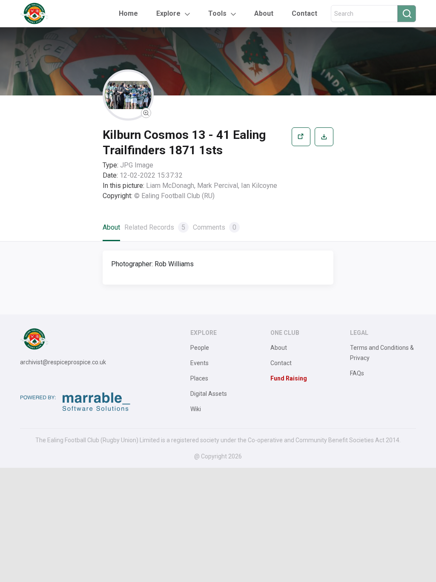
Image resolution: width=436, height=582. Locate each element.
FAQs (357, 373)
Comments (214, 227)
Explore (168, 13)
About (263, 13)
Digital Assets (208, 393)
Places (199, 378)
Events (199, 363)
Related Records (154, 227)
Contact (304, 13)
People (199, 347)
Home (128, 13)
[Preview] (301, 164)
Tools (217, 13)
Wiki (195, 409)
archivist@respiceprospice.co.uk (63, 362)
